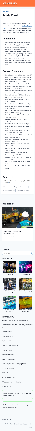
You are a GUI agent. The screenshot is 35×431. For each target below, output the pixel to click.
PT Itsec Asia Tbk (25, 274)
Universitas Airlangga (9, 190)
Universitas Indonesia (23, 190)
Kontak (30, 427)
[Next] (30, 224)
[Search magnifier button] (31, 253)
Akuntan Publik (7, 187)
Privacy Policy (27, 424)
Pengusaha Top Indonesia (21, 187)
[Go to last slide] (4, 224)
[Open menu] (31, 3)
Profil (6, 424)
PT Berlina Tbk (9, 274)
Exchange (6, 11)
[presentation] (17, 217)
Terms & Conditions (16, 424)
